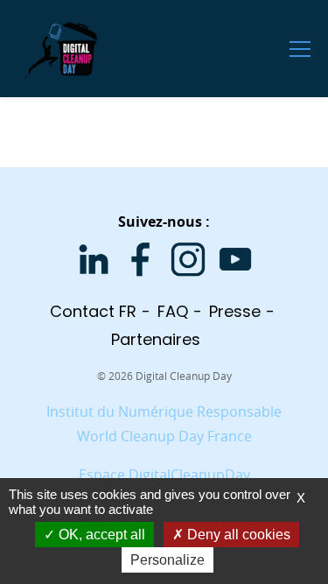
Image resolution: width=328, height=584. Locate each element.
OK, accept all (100, 534)
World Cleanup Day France (164, 436)
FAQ (172, 311)
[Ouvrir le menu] (300, 48)
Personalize (167, 559)
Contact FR (93, 311)
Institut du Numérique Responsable (164, 411)
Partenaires (155, 339)
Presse (235, 311)
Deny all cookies (237, 534)
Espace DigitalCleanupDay (164, 474)
